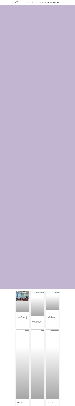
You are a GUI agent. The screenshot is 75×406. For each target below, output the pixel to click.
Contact (54, 2)
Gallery (45, 2)
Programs (31, 2)
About (51, 2)
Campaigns (41, 2)
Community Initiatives (22, 313)
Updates (36, 2)
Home (28, 2)
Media (48, 2)
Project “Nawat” (35, 401)
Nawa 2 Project (35, 317)
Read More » (48, 320)
